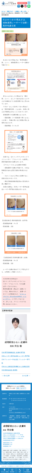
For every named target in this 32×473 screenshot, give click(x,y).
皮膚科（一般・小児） (21, 11)
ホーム (3, 11)
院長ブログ (10, 11)
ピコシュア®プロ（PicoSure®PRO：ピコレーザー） (14, 296)
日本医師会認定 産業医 (9, 370)
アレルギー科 (17, 417)
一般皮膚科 (11, 415)
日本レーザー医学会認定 (9, 434)
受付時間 (4, 398)
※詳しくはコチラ (21, 388)
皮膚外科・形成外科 (21, 415)
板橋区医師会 (6, 442)
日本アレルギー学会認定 (9, 436)
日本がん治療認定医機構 (9, 438)
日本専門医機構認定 (9, 352)
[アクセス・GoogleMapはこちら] (17, 412)
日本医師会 (6, 446)
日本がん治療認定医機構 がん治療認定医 (16, 366)
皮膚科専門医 (20, 352)
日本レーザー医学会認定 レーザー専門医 (16, 356)
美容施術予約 (22, 3)
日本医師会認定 (7, 440)
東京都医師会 (6, 444)
